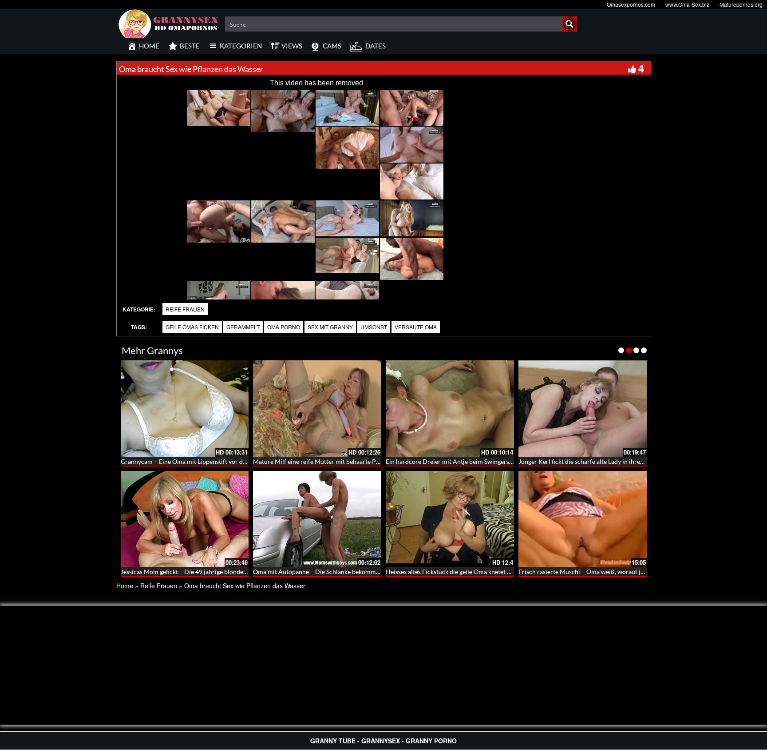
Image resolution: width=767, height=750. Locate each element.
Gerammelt (243, 327)
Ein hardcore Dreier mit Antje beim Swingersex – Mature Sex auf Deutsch (486, 461)
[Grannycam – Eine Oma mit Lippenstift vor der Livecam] (185, 408)
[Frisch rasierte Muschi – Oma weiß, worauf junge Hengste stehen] (582, 519)
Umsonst (373, 327)
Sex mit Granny (330, 327)
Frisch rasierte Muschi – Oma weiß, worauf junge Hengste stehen (607, 571)
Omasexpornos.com (631, 4)
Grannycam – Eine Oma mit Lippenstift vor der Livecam (197, 461)
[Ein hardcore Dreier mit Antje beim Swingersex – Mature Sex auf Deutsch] (450, 408)
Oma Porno (283, 327)
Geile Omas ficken (192, 327)
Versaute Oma (416, 327)
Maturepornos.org (741, 4)
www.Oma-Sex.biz (687, 4)
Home (124, 585)
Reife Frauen (185, 309)
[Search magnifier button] (569, 24)
